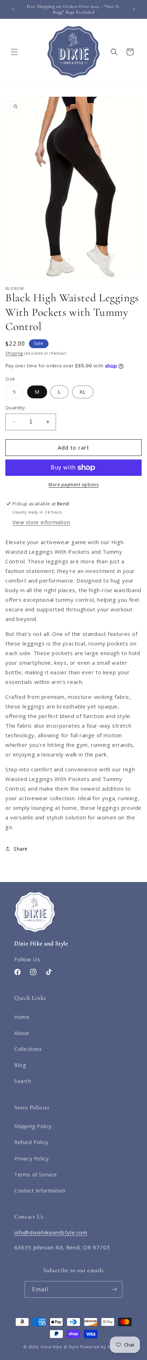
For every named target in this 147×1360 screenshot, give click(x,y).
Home (21, 1017)
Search (22, 1081)
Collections (28, 1049)
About (21, 1033)
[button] (14, 52)
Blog (20, 1065)
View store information (41, 522)
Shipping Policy (33, 1126)
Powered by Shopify (101, 1346)
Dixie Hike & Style (60, 1346)
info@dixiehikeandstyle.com (50, 1232)
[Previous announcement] (13, 9)
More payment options (73, 485)
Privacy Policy (31, 1158)
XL (83, 391)
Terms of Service (35, 1174)
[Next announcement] (134, 9)
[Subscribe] (114, 1289)
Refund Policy (31, 1142)
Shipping (14, 353)
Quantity (15, 407)
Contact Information (39, 1190)
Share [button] (21, 848)
